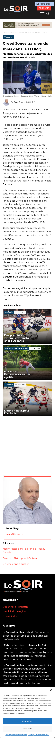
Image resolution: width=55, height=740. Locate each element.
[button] (50, 690)
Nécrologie (44, 4)
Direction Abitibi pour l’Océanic (20, 558)
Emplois (44, 8)
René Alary (18, 102)
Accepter (27, 721)
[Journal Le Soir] (16, 9)
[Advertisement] (27, 445)
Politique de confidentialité (16, 735)
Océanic (6, 32)
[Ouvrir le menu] (42, 13)
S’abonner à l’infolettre (16, 607)
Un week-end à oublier (16, 564)
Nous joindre (10, 616)
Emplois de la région (14, 611)
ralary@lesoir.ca (14, 534)
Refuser (27, 728)
